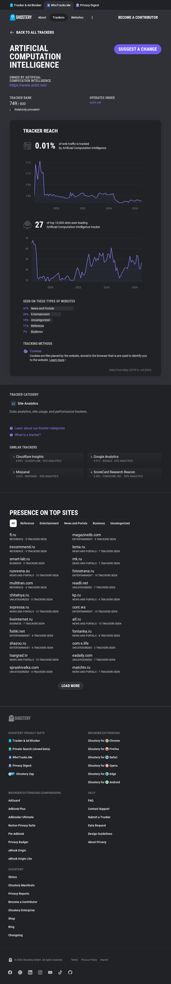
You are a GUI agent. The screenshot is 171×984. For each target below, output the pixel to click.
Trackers (58, 17)
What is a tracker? (28, 435)
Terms (74, 959)
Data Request (97, 825)
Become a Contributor (138, 17)
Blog (11, 927)
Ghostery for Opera (103, 765)
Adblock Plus (16, 808)
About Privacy (97, 842)
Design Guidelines (100, 833)
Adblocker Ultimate (21, 817)
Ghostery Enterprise (21, 910)
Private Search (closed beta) (31, 749)
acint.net (95, 102)
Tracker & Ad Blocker (27, 5)
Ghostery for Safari (102, 757)
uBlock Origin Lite (20, 858)
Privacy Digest (89, 5)
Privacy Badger (18, 842)
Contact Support (98, 808)
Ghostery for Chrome (104, 740)
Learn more (56, 360)
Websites (77, 17)
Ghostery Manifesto (21, 885)
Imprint (104, 959)
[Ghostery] (21, 17)
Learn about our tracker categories (40, 428)
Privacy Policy (89, 959)
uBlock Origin (17, 850)
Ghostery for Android (104, 782)
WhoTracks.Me (61, 5)
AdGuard (14, 800)
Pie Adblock (16, 833)
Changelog (15, 935)
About (42, 17)
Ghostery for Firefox (103, 749)
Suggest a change (137, 49)
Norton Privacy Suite (21, 825)
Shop (11, 918)
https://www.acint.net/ (28, 85)
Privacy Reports (18, 893)
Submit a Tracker (99, 817)
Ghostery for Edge (102, 774)
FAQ (90, 800)
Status (12, 877)
